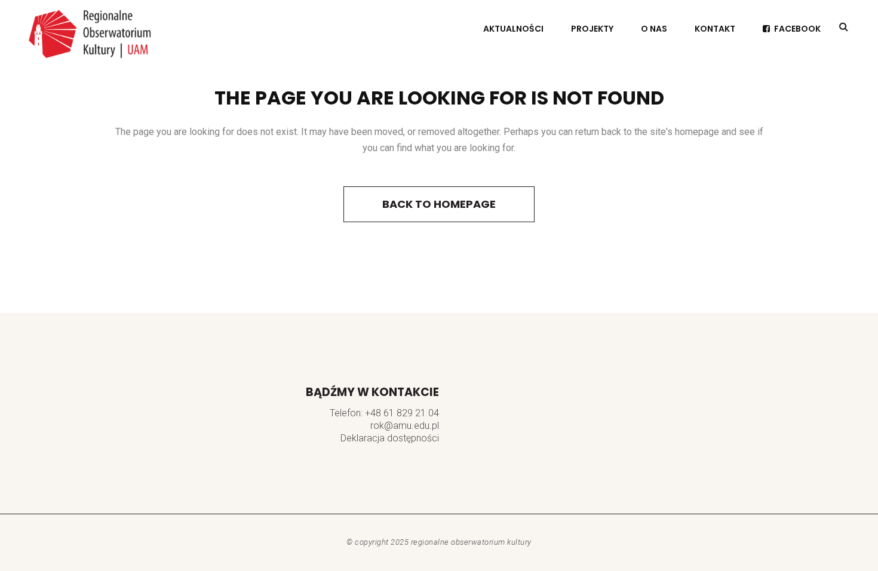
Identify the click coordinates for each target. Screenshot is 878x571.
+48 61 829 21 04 (402, 413)
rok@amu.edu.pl (404, 425)
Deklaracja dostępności (389, 438)
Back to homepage (439, 204)
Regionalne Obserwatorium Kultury (471, 542)
